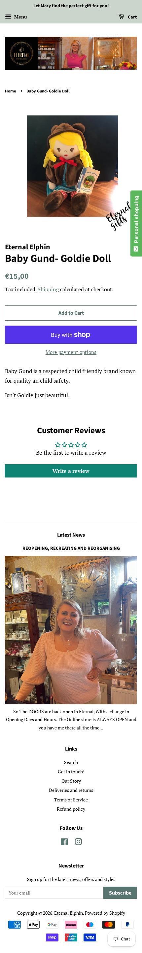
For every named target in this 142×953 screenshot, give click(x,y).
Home (10, 91)
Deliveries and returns (71, 790)
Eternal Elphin (68, 913)
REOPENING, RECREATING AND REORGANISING (71, 548)
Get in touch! (71, 771)
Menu (20, 17)
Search (71, 762)
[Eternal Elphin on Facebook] (64, 843)
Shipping (48, 289)
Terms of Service (71, 799)
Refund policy (71, 809)
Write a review (71, 471)
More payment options (71, 352)
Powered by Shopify (105, 913)
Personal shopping (136, 220)
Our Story (71, 781)
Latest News (71, 535)
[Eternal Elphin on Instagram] (78, 843)
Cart (132, 17)
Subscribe (120, 893)
